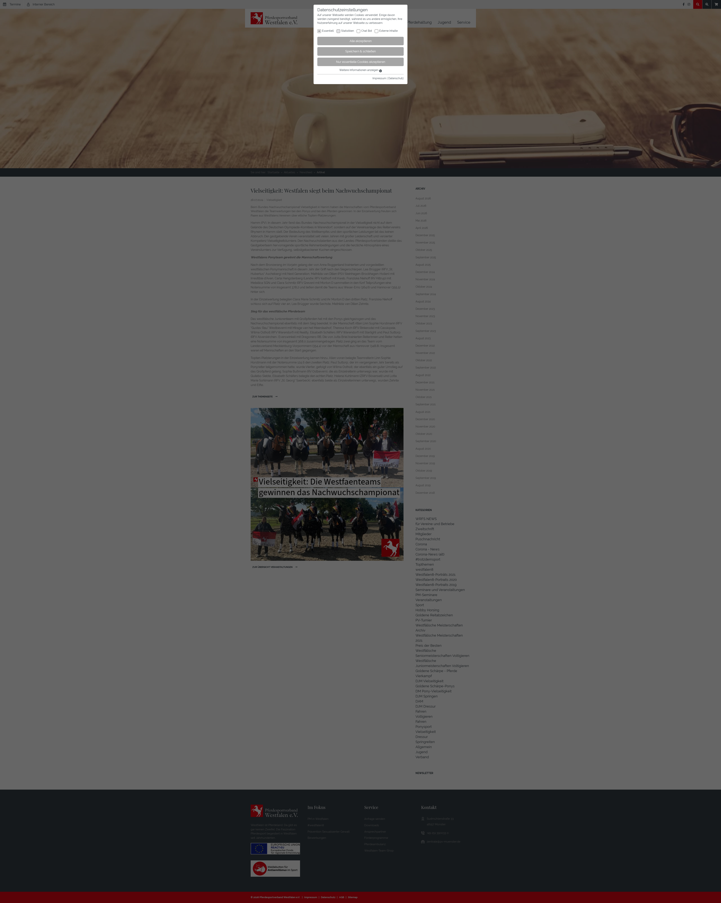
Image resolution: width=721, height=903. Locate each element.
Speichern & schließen (360, 51)
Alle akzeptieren (361, 41)
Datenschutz (396, 78)
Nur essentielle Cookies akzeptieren (360, 62)
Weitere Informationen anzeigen (359, 70)
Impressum (379, 78)
